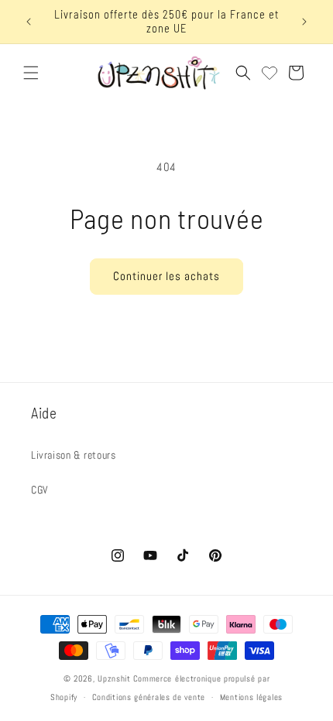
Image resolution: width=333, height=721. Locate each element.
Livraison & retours (73, 455)
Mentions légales (251, 697)
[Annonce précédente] (29, 22)
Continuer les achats (166, 275)
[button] (31, 73)
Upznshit (114, 678)
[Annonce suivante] (304, 22)
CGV (40, 490)
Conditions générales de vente (148, 697)
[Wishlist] (269, 72)
